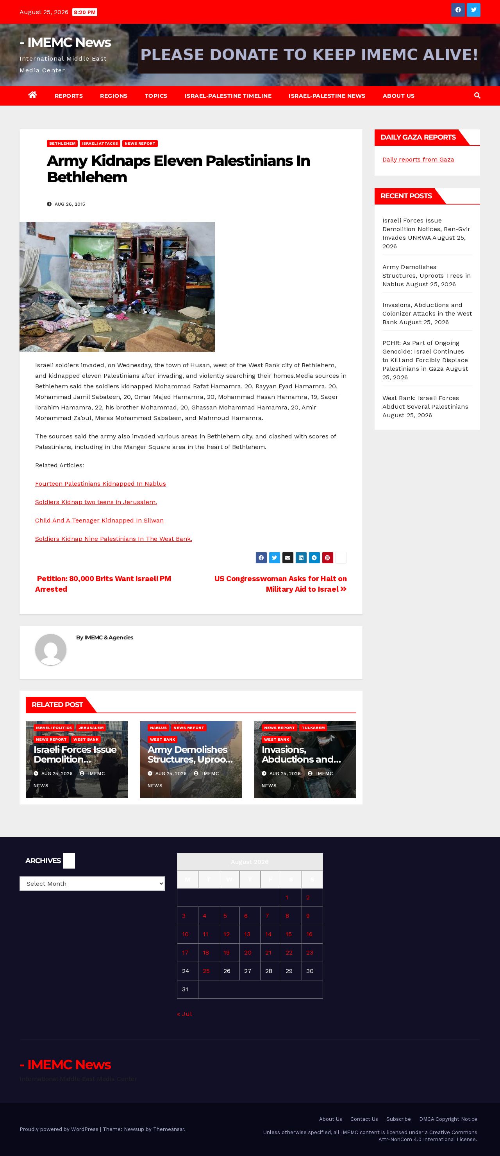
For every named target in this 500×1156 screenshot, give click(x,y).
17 (185, 952)
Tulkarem (313, 727)
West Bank (85, 739)
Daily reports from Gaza (418, 159)
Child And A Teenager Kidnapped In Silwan (99, 520)
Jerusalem (91, 727)
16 (309, 934)
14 (268, 934)
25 (206, 971)
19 (226, 952)
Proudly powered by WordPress (60, 1129)
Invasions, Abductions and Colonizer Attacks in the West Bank (427, 313)
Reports (69, 95)
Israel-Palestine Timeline (228, 95)
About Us (399, 95)
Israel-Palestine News (327, 95)
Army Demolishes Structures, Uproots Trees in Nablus (191, 759)
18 (206, 952)
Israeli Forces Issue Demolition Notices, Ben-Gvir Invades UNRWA (426, 229)
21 (268, 952)
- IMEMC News (65, 42)
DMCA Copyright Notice (448, 1119)
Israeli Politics (54, 727)
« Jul (184, 1014)
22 (289, 952)
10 (185, 934)
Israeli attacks (100, 143)
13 (247, 934)
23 (309, 952)
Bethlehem (62, 143)
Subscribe (398, 1119)
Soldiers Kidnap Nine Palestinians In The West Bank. (113, 538)
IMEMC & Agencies (108, 637)
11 (205, 934)
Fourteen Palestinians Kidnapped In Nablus (100, 483)
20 (248, 952)
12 (226, 934)
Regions (114, 95)
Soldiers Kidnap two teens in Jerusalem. (96, 502)
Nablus (158, 727)
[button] (477, 95)
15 (289, 934)
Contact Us (364, 1119)
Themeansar (168, 1129)
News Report (140, 143)
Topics (156, 95)
